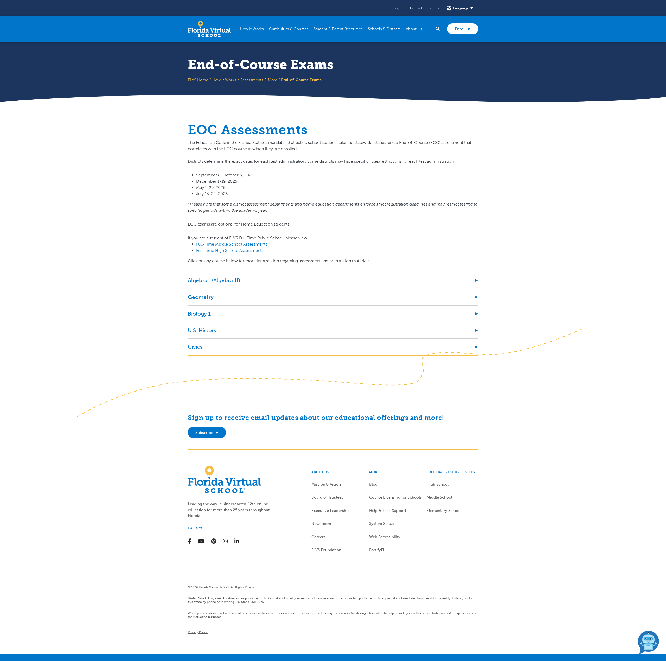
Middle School (439, 497)
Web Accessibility (384, 537)
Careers (433, 8)
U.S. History (202, 330)
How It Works (224, 80)
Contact (416, 8)
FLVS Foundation (326, 550)
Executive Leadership (330, 510)
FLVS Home (198, 80)
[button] (399, 8)
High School (438, 484)
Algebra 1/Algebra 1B (214, 280)
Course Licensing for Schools (395, 497)
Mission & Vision (326, 484)
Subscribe (204, 432)
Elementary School (443, 510)
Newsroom (321, 523)
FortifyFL (377, 550)
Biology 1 (199, 313)
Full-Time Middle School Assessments (231, 244)
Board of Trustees (327, 497)
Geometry (201, 297)
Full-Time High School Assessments (230, 250)
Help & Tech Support (387, 510)
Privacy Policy (198, 632)
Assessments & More (258, 80)
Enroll (460, 29)
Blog (373, 484)
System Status (381, 523)
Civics (195, 346)
